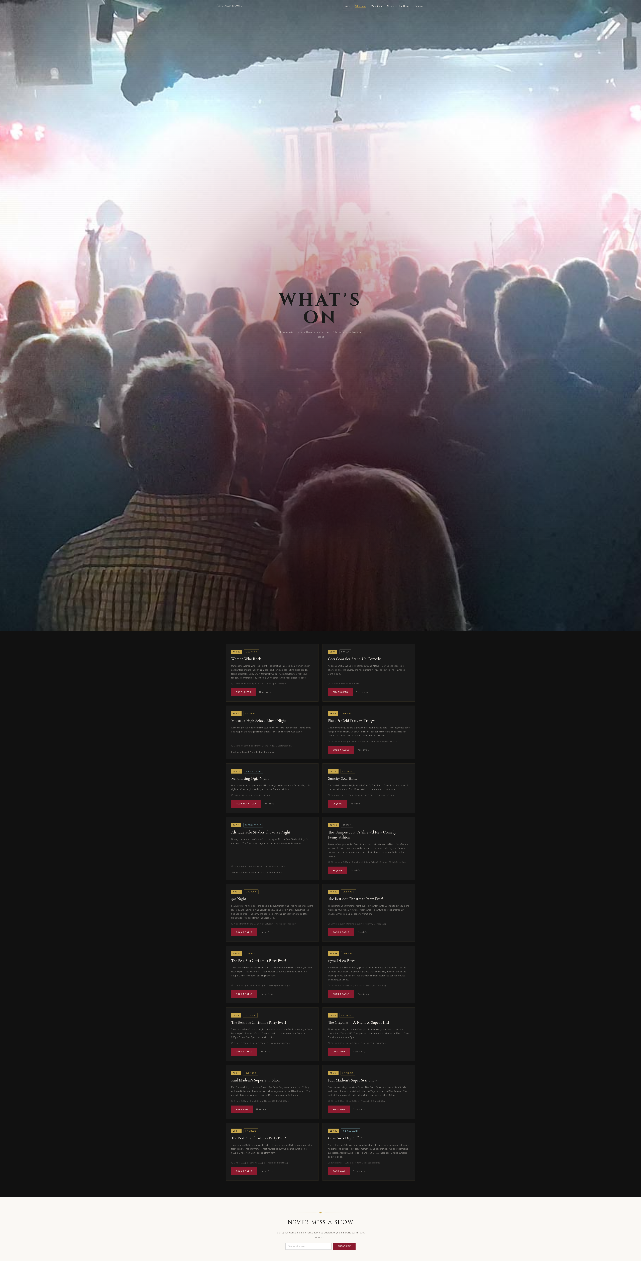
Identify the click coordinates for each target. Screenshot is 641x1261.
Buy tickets (243, 692)
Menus (390, 6)
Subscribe (344, 1246)
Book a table (341, 749)
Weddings (376, 6)
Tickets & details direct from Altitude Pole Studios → (258, 872)
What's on (360, 6)
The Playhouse (230, 6)
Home (347, 6)
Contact (419, 6)
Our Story (404, 6)
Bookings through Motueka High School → (252, 752)
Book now (339, 1051)
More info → (265, 692)
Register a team (246, 803)
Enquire (337, 803)
